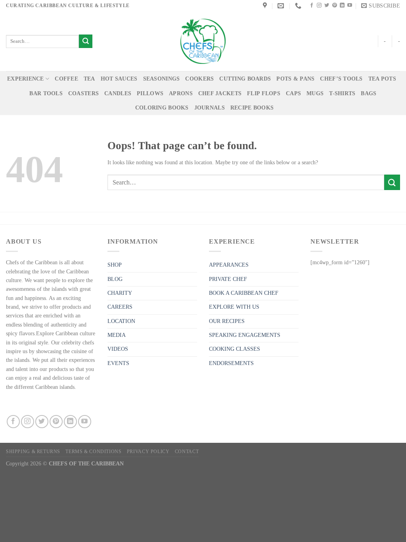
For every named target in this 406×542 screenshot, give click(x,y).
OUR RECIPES (227, 321)
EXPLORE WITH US (234, 307)
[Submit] (85, 41)
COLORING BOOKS (162, 108)
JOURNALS (209, 108)
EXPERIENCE (25, 79)
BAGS (368, 93)
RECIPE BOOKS (252, 108)
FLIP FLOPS (263, 93)
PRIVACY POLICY (148, 451)
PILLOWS (150, 93)
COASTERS (83, 93)
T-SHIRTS (342, 93)
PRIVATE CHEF (228, 279)
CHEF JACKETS (219, 93)
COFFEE (66, 79)
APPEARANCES (229, 265)
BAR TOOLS (46, 93)
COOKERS (199, 79)
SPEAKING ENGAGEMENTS (244, 335)
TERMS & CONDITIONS (93, 451)
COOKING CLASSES (234, 349)
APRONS (181, 93)
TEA (89, 79)
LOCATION (121, 321)
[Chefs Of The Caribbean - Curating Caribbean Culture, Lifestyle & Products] (203, 41)
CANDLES (117, 93)
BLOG (115, 279)
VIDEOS (117, 349)
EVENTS (118, 363)
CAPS (293, 93)
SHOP (114, 265)
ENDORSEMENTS (231, 363)
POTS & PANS (295, 79)
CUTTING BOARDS (245, 79)
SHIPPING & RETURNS (33, 451)
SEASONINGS (161, 79)
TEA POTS (382, 79)
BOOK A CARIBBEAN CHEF (243, 293)
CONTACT (187, 451)
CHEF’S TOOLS (341, 79)
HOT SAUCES (119, 79)
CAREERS (119, 307)
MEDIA (116, 335)
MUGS (315, 93)
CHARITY (119, 293)
